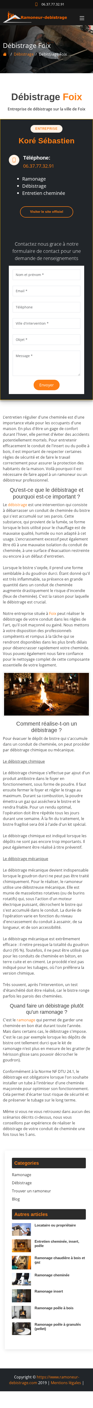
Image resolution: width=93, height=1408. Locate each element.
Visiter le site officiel (46, 211)
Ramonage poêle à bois (54, 1308)
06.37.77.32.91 (38, 166)
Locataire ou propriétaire (55, 1225)
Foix (52, 613)
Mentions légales (66, 1382)
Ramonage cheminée (52, 1275)
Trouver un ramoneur (31, 1191)
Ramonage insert (49, 1291)
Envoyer (46, 385)
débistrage (17, 504)
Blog (16, 1199)
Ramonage (21, 1174)
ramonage (26, 1020)
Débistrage (24, 54)
